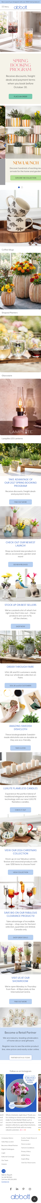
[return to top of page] (34, 1199)
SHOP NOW (20, 624)
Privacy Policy (26, 1149)
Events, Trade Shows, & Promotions (29, 1136)
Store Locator (26, 1141)
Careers (4, 1161)
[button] (5, 144)
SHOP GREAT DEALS (20, 935)
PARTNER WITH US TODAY (20, 1055)
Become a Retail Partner (9, 1143)
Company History (7, 1135)
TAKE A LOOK (20, 745)
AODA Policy (25, 1153)
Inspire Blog (25, 1156)
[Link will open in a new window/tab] (11, 1186)
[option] (21, 1100)
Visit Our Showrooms (28, 1160)
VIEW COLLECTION (20, 870)
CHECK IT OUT (20, 807)
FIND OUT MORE (20, 499)
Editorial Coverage (7, 1154)
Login (3, 1150)
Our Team (4, 1158)
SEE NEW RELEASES (20, 562)
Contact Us (5, 1179)
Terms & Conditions (27, 1145)
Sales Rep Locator (7, 1139)
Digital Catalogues (7, 1147)
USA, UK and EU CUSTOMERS (20, 683)
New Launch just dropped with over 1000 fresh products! (21, 2)
